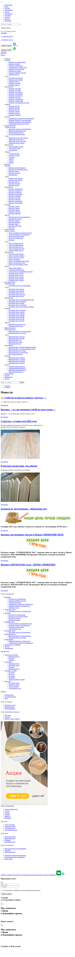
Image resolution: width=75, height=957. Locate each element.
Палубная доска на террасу (18, 305)
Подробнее (4, 405)
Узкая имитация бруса (16, 372)
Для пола (8, 681)
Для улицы (8, 662)
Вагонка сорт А (14, 182)
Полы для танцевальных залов (19, 261)
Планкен (8, 59)
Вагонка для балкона (15, 201)
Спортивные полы (15, 629)
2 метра (11, 162)
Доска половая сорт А (16, 247)
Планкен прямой (14, 64)
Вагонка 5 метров (14, 212)
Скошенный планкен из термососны (21, 604)
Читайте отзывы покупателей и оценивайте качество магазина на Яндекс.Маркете (28, 875)
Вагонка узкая (13, 224)
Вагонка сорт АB (14, 183)
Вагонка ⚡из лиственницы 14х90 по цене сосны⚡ (28, 409)
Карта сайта (9, 859)
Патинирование (10, 708)
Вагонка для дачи (14, 197)
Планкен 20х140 (14, 108)
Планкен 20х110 (14, 110)
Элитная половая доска (16, 270)
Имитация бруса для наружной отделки (22, 349)
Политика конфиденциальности (15, 855)
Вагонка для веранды (16, 189)
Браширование (10, 707)
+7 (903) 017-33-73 (7, 40)
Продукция (8, 5)
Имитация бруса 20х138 (17, 363)
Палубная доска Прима (16, 291)
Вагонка (7, 164)
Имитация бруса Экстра (17, 336)
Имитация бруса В (15, 344)
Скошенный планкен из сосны (19, 124)
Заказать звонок (6, 45)
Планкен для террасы (16, 94)
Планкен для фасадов (16, 101)
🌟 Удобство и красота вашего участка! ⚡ (24, 397)
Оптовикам (8, 14)
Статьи (7, 811)
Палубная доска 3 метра (17, 314)
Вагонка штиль (14, 171)
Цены (6, 7)
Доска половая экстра (16, 243)
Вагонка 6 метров (14, 213)
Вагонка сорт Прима (15, 180)
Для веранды (13, 150)
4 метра (11, 159)
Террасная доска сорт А (16, 139)
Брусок (7, 375)
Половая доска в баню (16, 254)
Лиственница (9, 695)
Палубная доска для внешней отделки (21, 300)
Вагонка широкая (14, 222)
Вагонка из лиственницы (17, 168)
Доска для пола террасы (17, 256)
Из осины (12, 676)
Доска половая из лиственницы (19, 234)
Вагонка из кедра (14, 173)
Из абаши (12, 678)
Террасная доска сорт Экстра (18, 138)
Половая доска (9, 622)
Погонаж (8, 715)
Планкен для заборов (16, 99)
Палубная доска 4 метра (17, 312)
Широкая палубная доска (17, 324)
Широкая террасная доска (17, 131)
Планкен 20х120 (14, 106)
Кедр (6, 698)
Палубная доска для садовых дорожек (21, 307)
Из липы (11, 672)
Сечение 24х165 (14, 154)
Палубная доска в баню (16, 303)
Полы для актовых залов (17, 263)
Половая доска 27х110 (16, 275)
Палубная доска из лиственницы (19, 285)
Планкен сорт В (14, 85)
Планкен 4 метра (14, 113)
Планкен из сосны (15, 71)
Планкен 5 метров (15, 115)
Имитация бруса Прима (16, 338)
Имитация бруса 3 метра (17, 359)
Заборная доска (14, 74)
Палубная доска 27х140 (16, 319)
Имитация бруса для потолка (18, 352)
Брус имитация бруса (16, 354)
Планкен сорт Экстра (16, 78)
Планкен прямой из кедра (17, 73)
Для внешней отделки (16, 146)
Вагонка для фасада (15, 190)
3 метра (11, 161)
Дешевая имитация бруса (17, 368)
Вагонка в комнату (15, 196)
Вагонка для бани (14, 199)
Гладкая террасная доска (17, 134)
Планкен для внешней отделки (19, 102)
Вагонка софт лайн (15, 226)
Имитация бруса (10, 328)
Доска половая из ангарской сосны (20, 233)
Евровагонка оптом (15, 219)
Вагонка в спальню (15, 192)
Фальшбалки (9, 648)
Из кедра (11, 674)
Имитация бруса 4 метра (17, 361)
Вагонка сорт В (14, 185)
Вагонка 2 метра (14, 206)
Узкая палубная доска (16, 326)
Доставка (8, 15)
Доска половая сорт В (16, 250)
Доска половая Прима (16, 245)
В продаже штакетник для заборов (19, 466)
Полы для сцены (14, 259)
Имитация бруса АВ (15, 342)
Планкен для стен (14, 97)
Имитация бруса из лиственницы (20, 331)
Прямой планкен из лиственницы (20, 122)
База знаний (9, 10)
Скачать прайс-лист (11, 809)
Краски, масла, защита (12, 719)
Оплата (7, 17)
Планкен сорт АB (14, 83)
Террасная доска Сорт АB (17, 141)
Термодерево (9, 373)
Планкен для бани (15, 88)
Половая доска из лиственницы (19, 625)
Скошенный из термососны (18, 67)
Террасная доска (10, 125)
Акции (7, 12)
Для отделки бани (15, 148)
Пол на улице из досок (16, 257)
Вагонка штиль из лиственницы (19, 217)
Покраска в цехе (10, 705)
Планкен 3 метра (14, 111)
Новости (7, 19)
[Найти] (20, 24)
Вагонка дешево (14, 220)
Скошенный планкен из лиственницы (21, 118)
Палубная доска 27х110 (16, 321)
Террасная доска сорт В (16, 143)
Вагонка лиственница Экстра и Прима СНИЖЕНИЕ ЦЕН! (32, 534)
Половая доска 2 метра (16, 280)
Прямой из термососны (16, 69)
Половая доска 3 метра (16, 278)
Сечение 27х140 (14, 155)
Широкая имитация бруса (17, 370)
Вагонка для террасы (16, 203)
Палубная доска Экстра (16, 289)
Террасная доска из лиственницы (20, 129)
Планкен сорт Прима (16, 80)
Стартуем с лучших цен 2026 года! (19, 421)
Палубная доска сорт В (16, 296)
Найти (22, 382)
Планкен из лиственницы (17, 62)
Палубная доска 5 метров (17, 310)
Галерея (7, 8)
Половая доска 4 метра (16, 277)
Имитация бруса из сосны (17, 333)
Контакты (8, 21)
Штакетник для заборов (13, 645)
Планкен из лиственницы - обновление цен (24, 509)
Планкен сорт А (14, 81)
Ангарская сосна (10, 697)
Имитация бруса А (15, 340)
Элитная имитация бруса (17, 366)
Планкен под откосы (15, 92)
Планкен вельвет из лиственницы (20, 120)
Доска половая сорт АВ (16, 249)
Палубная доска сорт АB (17, 294)
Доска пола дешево (15, 268)
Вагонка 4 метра (14, 210)
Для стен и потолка (11, 655)
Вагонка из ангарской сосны (18, 169)
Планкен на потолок (15, 95)
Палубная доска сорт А (16, 292)
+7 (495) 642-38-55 (7, 36)
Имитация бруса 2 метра (17, 358)
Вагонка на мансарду (16, 194)
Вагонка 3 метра (14, 208)
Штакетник (8, 377)
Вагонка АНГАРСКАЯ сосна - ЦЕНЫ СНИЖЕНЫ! (28, 564)
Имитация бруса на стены (17, 351)
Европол (11, 240)
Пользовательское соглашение (15, 857)
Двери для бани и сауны (17, 679)
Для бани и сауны (11, 671)
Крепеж (7, 717)
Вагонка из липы (14, 620)
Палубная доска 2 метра (17, 315)
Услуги (7, 379)
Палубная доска (10, 282)
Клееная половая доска (16, 236)
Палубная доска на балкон (17, 301)
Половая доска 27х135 (16, 273)
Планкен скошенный (16, 66)
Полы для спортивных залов (18, 264)
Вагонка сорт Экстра (16, 178)
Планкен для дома (15, 90)
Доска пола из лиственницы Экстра (21, 271)
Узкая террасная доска (16, 132)
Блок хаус (12, 227)
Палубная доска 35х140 (16, 317)
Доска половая (9, 229)
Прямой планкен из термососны (19, 606)
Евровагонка (13, 175)
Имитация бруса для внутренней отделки (22, 347)
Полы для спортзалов (16, 238)
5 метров (11, 157)
